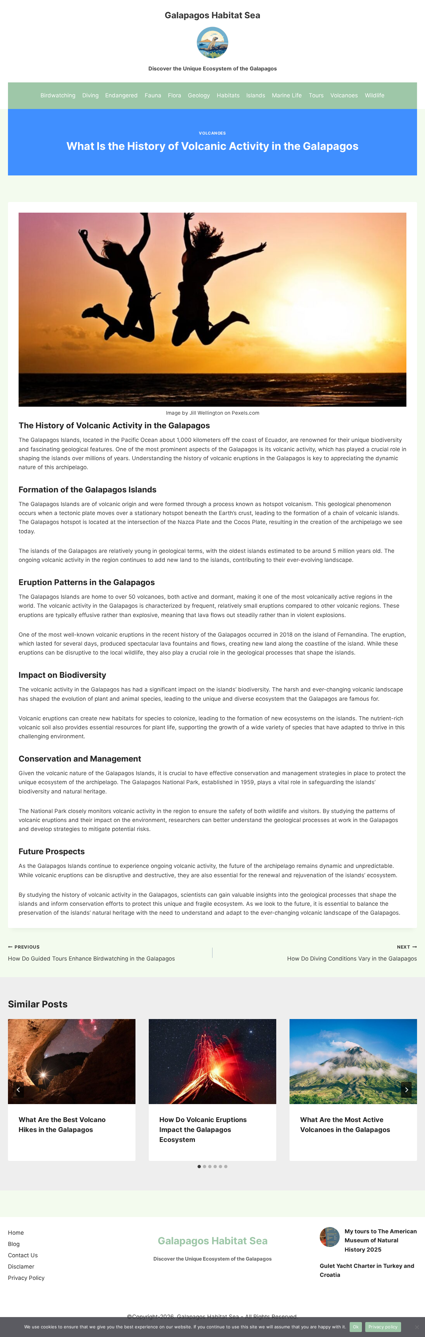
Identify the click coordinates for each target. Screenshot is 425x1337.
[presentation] (71, 1061)
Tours (316, 95)
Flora (174, 95)
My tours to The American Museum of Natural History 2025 (381, 1240)
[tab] (199, 1166)
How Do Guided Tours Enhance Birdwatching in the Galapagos (91, 953)
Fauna (153, 95)
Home (16, 1232)
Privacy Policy (26, 1278)
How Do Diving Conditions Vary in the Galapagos (352, 953)
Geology (199, 95)
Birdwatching (58, 95)
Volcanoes (344, 95)
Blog (14, 1244)
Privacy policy (383, 1326)
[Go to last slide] (18, 1090)
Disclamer (21, 1266)
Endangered (121, 95)
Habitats (228, 95)
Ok (356, 1326)
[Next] (406, 1090)
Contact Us (23, 1255)
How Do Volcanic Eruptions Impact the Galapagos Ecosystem (203, 1130)
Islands (255, 95)
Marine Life (287, 95)
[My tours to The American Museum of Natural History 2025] (330, 1237)
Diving (90, 95)
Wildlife (374, 95)
